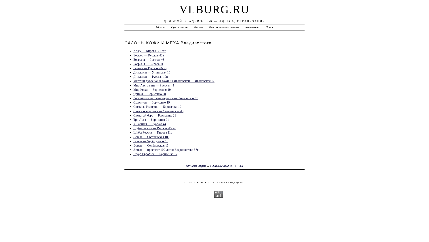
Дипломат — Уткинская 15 (151, 72)
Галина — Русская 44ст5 (149, 68)
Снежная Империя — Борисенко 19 (157, 106)
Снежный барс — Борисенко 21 (154, 115)
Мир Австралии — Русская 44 (153, 85)
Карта (198, 27)
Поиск (269, 27)
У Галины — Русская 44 (149, 124)
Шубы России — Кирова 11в (152, 132)
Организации (179, 27)
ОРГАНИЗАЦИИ (196, 166)
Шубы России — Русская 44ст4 (154, 128)
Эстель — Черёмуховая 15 (150, 141)
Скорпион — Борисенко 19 (151, 102)
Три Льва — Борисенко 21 (151, 119)
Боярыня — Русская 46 (148, 59)
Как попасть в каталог (224, 27)
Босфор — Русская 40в (148, 55)
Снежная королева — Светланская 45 (158, 111)
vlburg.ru (214, 9)
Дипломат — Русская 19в (150, 76)
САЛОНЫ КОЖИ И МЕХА (226, 166)
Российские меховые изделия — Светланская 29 (165, 98)
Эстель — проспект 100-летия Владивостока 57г (165, 149)
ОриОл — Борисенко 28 (149, 94)
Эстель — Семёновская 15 (150, 145)
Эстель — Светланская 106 (151, 137)
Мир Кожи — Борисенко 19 (152, 89)
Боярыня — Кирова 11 (148, 64)
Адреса (160, 27)
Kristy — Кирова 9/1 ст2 (149, 51)
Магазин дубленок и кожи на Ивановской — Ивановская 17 (173, 81)
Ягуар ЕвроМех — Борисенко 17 (155, 154)
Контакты (252, 27)
